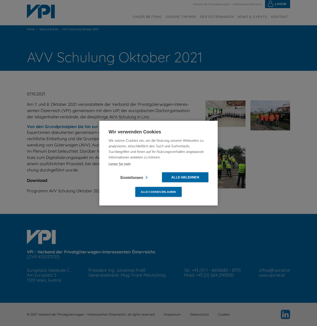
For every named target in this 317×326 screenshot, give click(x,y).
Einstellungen (131, 177)
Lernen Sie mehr (120, 163)
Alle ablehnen (185, 177)
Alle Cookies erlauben (158, 191)
